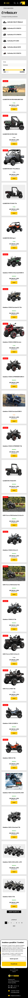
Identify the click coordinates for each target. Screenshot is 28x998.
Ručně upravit (14, 959)
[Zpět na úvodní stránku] (6, 3)
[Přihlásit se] (17, 3)
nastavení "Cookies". (16, 954)
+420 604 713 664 (14, 990)
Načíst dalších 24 (14, 911)
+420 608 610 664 (14, 992)
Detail (14, 109)
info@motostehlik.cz (15, 995)
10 (21, 922)
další (14, 926)
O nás (14, 968)
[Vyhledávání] (14, 3)
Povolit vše (14, 964)
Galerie (14, 971)
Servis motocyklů (14, 970)
